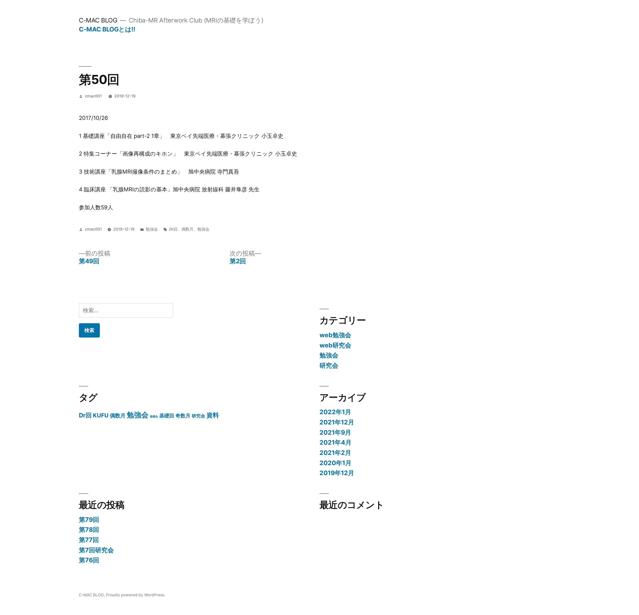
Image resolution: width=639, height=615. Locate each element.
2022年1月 (335, 412)
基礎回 (166, 416)
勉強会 (152, 229)
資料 (212, 415)
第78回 (89, 529)
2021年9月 (335, 432)
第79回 (89, 519)
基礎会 (154, 416)
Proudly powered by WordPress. (135, 595)
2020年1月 (335, 463)
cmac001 (93, 96)
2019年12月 (337, 473)
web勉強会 (335, 335)
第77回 (89, 540)
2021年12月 (337, 422)
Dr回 (173, 229)
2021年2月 (335, 452)
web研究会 (335, 345)
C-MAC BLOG (98, 20)
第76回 (89, 560)
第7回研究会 (96, 550)
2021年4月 (335, 442)
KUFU (101, 415)
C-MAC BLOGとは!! (107, 29)
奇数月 (182, 416)
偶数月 (187, 229)
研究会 (329, 365)
